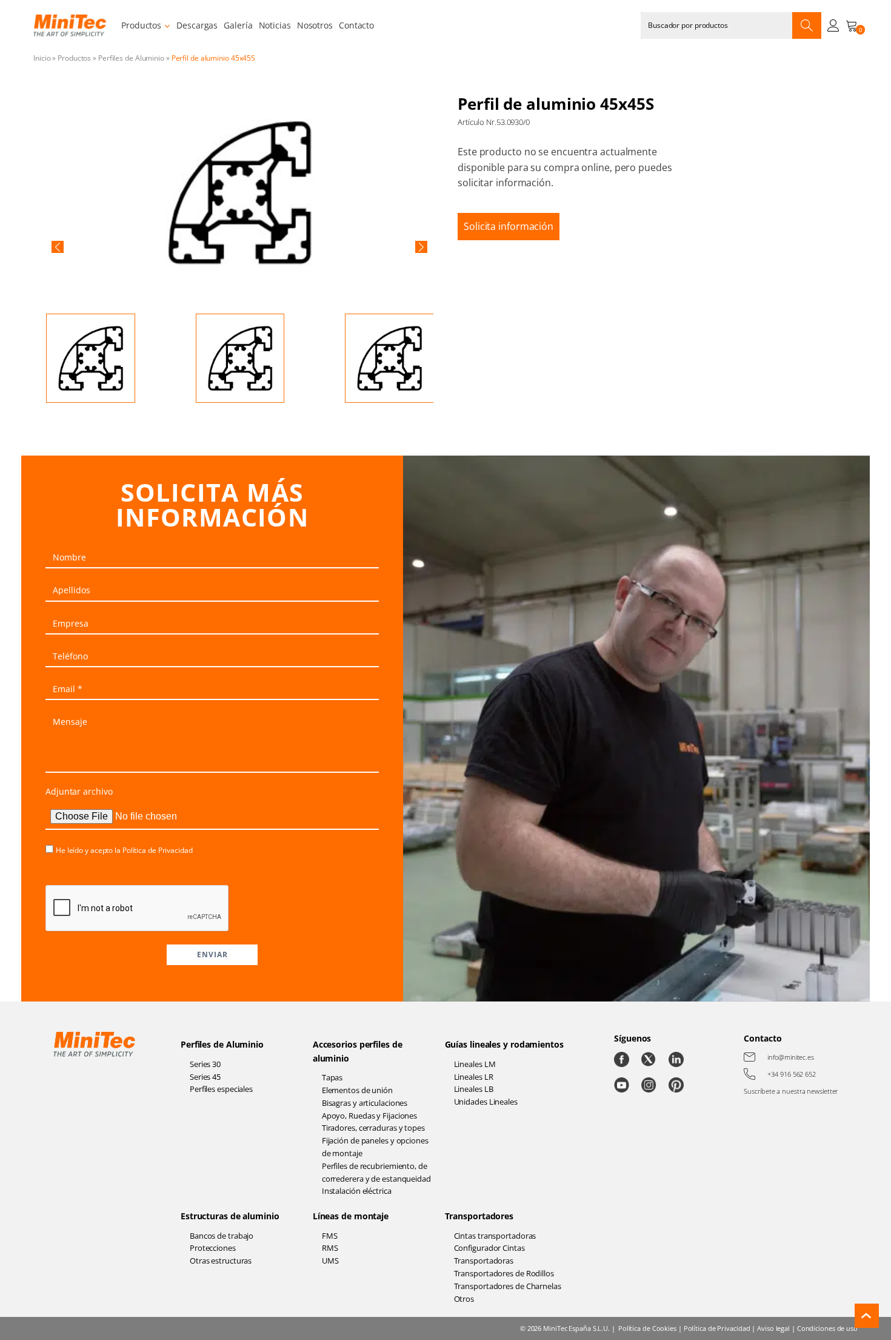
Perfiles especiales (221, 1088)
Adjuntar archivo (78, 791)
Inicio (41, 58)
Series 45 (205, 1076)
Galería (238, 25)
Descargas (197, 25)
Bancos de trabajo (221, 1235)
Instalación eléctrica (357, 1190)
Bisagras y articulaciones (365, 1102)
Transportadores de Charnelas (507, 1286)
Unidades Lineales (486, 1101)
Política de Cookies (647, 1328)
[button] (58, 247)
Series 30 (205, 1064)
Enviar (212, 954)
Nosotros (315, 25)
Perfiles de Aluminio (131, 58)
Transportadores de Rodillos (504, 1273)
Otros (464, 1298)
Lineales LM (475, 1064)
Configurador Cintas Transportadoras (489, 1254)
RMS (330, 1247)
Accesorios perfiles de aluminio (357, 1051)
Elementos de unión (357, 1090)
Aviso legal (773, 1328)
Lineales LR (473, 1076)
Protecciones (213, 1247)
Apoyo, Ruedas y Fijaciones (369, 1115)
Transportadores (479, 1216)
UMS (330, 1260)
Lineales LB (473, 1088)
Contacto (356, 25)
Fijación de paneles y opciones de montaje (375, 1147)
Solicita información (508, 226)
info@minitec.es (790, 1057)
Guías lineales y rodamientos (504, 1044)
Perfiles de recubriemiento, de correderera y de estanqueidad (376, 1172)
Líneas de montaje (351, 1216)
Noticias (275, 25)
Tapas (332, 1077)
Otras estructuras (221, 1260)
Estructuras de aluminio (230, 1216)
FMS (330, 1235)
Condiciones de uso (827, 1328)
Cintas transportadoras (495, 1235)
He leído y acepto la (124, 850)
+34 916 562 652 (791, 1074)
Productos (141, 25)
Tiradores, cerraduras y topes (373, 1127)
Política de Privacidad (157, 850)
